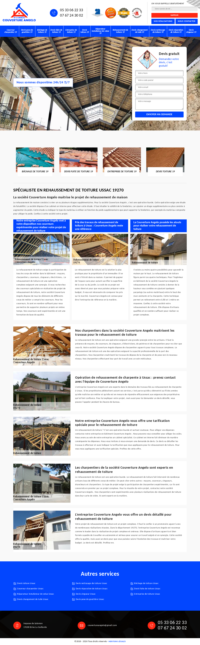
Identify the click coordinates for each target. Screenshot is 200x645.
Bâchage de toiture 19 (42, 31)
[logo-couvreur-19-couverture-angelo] (19, 12)
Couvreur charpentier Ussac (30, 589)
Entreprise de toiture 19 (71, 31)
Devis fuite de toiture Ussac (147, 589)
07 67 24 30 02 (71, 15)
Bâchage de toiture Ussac (146, 583)
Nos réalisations (163, 21)
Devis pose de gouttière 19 (27, 31)
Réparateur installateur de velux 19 (100, 31)
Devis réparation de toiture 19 (176, 31)
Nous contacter (186, 21)
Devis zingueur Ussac (86, 594)
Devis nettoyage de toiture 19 (158, 31)
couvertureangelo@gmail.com (102, 625)
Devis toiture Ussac (26, 583)
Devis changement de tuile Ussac (32, 599)
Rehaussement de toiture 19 (120, 31)
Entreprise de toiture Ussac (147, 594)
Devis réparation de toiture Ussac (92, 589)
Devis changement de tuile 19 (140, 31)
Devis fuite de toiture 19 (56, 31)
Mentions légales (117, 642)
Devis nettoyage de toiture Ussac (91, 583)
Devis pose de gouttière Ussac (90, 599)
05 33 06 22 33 (71, 10)
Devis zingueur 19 (191, 31)
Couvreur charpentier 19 (10, 31)
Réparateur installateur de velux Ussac (35, 594)
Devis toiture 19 (84, 31)
